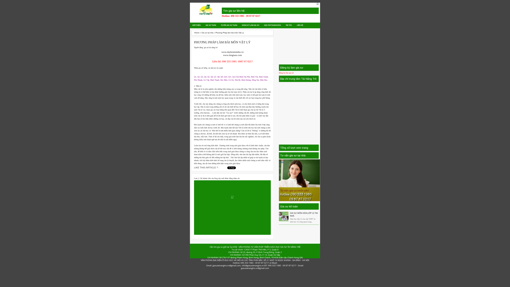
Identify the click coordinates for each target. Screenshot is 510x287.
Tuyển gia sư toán (229, 25)
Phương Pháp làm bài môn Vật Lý (222, 42)
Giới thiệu (196, 25)
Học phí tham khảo (272, 25)
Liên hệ (300, 25)
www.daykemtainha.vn (232, 52)
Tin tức (289, 25)
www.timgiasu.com (232, 55)
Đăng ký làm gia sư (250, 25)
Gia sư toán (211, 25)
